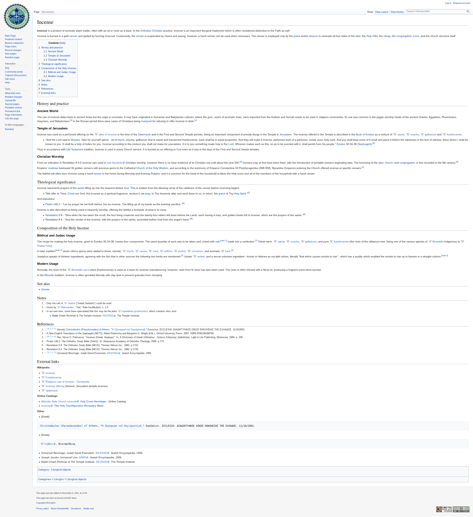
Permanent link (12, 111)
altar (357, 36)
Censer (45, 289)
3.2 (55, 336)
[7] (256, 240)
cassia (143, 251)
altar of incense (108, 134)
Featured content (13, 39)
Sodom (71, 303)
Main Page (10, 36)
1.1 (51, 329)
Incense (50, 373)
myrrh (121, 139)
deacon (313, 36)
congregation (404, 36)
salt (217, 241)
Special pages (12, 104)
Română (9, 129)
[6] (191, 219)
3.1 (51, 336)
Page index (10, 46)
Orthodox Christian (151, 30)
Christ (71, 193)
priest (297, 36)
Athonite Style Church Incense (58, 401)
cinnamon (197, 251)
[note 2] (58, 250)
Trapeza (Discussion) (15, 75)
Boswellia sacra (81, 269)
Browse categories (14, 43)
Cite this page (12, 118)
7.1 (51, 352)
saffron (168, 251)
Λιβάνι (48, 443)
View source (381, 12)
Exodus (341, 144)
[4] (183, 203)
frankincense (454, 134)
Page (36, 12)
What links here (13, 93)
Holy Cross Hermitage (93, 401)
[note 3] (444, 256)
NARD (82, 457)
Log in (448, 3)
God (178, 149)
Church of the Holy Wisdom (152, 168)
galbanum (430, 134)
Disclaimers (76, 508)
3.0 (48, 336)
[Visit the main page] (16, 15)
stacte (400, 134)
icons (416, 36)
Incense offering (55, 386)
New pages (10, 53)
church (389, 162)
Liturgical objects (61, 469)
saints (80, 187)
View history (397, 12)
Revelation (51, 215)
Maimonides (67, 307)
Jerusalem (286, 134)
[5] (304, 214)
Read (370, 12)
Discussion (48, 12)
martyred (146, 121)
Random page (12, 57)
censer (73, 36)
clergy (387, 36)
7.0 (48, 352)
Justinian (53, 168)
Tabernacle (144, 134)
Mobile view (89, 508)
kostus (182, 251)
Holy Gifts (372, 36)
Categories (44, 479)
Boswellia (438, 241)
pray (147, 193)
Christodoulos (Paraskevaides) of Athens (87, 329)
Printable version (13, 107)
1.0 (48, 329)
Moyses (75, 139)
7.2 (55, 352)
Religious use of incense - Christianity (67, 381)
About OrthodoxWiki (60, 508)
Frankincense (54, 377)
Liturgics (59, 479)
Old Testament (74, 149)
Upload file (10, 100)
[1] (71, 120)
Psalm (49, 204)
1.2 (55, 329)
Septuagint (364, 144)
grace (222, 193)
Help (7, 82)
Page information (13, 115)
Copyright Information (45, 503)
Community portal (14, 72)
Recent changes (13, 50)
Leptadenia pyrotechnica (135, 311)
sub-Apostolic (114, 162)
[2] (373, 143)
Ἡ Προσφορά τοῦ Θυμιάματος (127, 329)
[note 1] (223, 240)
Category (43, 469)
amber (201, 256)
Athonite (49, 275)
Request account (461, 3)
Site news (10, 79)
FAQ (7, 68)
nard (155, 251)
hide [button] (62, 43)
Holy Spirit (240, 193)
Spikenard (51, 390)
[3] (241, 162)
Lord (231, 144)
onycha (414, 134)
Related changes (13, 97)
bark (227, 251)
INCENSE (108, 315)
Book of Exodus (365, 134)
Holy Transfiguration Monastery (78, 405)
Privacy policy (42, 508)
